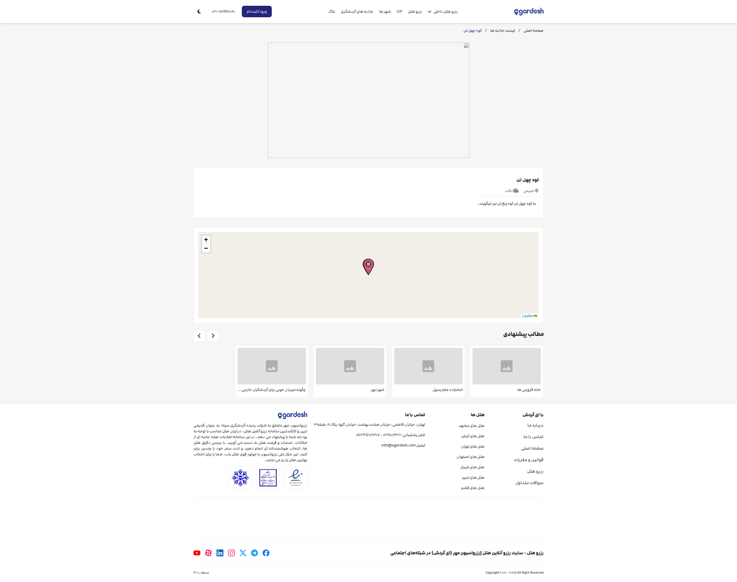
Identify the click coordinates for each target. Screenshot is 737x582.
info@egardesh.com (398, 445)
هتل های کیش (472, 436)
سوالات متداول (529, 483)
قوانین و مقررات (529, 460)
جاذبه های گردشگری (357, 11)
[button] (368, 267)
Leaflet (528, 315)
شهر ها (385, 11)
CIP (399, 11)
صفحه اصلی (532, 448)
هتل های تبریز (473, 477)
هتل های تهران (472, 446)
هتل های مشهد (471, 426)
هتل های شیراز (472, 467)
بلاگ (331, 11)
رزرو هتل (415, 11)
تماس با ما (533, 436)
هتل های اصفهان (470, 457)
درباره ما (535, 425)
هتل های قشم (472, 488)
